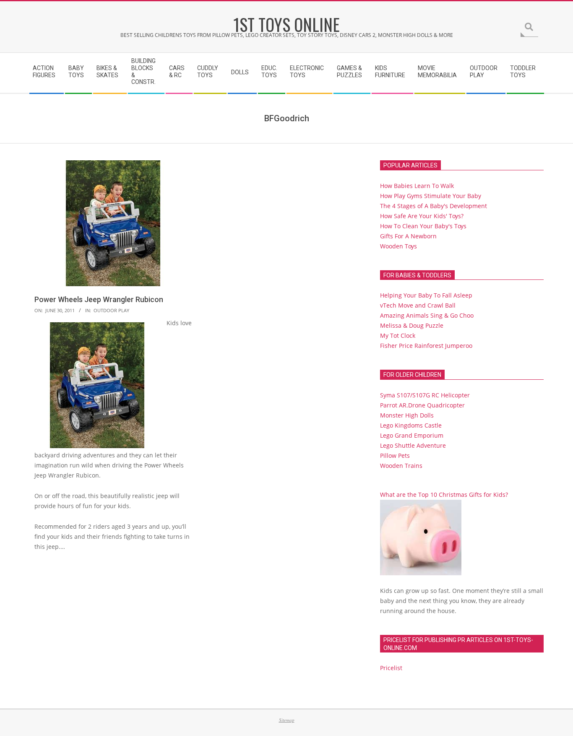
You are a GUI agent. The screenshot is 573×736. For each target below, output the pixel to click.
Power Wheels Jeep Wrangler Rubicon (98, 299)
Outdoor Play (111, 310)
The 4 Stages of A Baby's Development (433, 206)
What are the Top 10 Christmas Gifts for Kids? (444, 494)
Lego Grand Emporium (411, 435)
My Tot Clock (397, 335)
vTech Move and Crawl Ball (418, 305)
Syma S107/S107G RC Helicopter (425, 395)
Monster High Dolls (407, 415)
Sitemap (286, 720)
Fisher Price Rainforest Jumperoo (426, 346)
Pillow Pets (395, 455)
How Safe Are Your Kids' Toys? (422, 216)
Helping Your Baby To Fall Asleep (426, 295)
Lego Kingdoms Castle (411, 425)
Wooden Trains (401, 466)
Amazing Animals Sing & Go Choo (427, 315)
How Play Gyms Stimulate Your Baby (430, 196)
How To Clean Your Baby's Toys (423, 226)
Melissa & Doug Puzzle (411, 325)
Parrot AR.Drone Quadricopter (422, 405)
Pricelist (391, 668)
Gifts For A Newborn (408, 236)
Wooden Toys (398, 246)
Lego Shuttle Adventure (413, 445)
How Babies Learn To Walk (417, 186)
